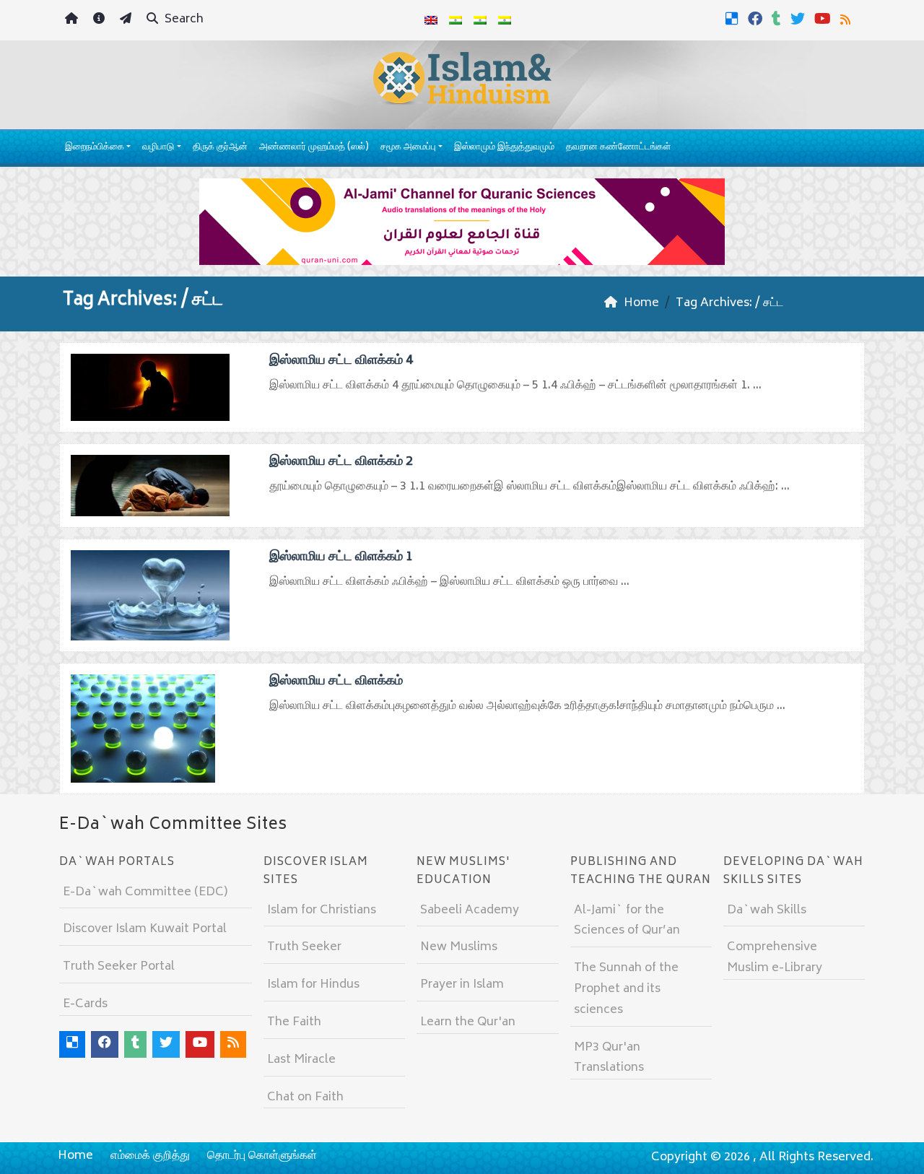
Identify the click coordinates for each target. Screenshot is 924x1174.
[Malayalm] (455, 20)
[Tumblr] (778, 18)
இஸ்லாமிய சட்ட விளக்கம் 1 (341, 557)
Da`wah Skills (766, 910)
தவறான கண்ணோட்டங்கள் (618, 147)
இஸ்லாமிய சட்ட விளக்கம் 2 (341, 462)
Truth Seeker (304, 947)
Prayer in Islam (462, 985)
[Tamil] (504, 20)
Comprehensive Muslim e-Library (774, 957)
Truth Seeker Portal (119, 967)
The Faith (294, 1022)
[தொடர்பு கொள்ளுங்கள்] (127, 20)
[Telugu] (480, 20)
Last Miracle (301, 1060)
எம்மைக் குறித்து (150, 1156)
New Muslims (458, 947)
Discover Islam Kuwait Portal (145, 929)
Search (183, 19)
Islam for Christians (321, 910)
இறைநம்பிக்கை (94, 147)
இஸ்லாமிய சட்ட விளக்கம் (336, 681)
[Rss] (847, 18)
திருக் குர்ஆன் (220, 147)
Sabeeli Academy (469, 910)
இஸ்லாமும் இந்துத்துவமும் (504, 147)
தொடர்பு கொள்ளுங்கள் (262, 1156)
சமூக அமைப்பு (408, 147)
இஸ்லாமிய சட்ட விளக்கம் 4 (341, 361)
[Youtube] (824, 18)
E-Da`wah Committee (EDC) (145, 892)
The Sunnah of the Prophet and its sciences (626, 989)
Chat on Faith (305, 1097)
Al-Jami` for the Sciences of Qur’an (627, 921)
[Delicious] (733, 18)
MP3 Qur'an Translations (609, 1058)
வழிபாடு (158, 147)
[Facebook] (757, 18)
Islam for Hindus (313, 985)
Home (75, 1156)
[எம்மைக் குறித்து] (100, 20)
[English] (431, 20)
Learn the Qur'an (467, 1022)
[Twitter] (799, 18)
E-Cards (85, 1004)
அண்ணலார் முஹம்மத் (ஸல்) (314, 147)
